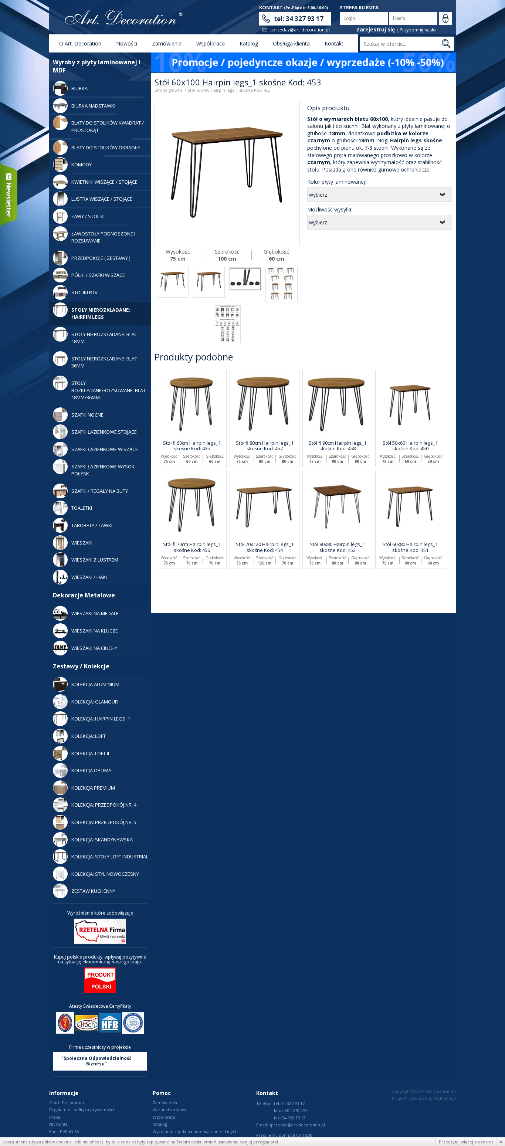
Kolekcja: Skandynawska (102, 839)
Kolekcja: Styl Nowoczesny (105, 874)
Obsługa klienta (291, 43)
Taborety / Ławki (91, 525)
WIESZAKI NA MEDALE (95, 613)
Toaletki (81, 508)
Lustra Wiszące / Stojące (101, 199)
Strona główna (169, 90)
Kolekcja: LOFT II (90, 753)
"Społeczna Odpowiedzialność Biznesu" (96, 1061)
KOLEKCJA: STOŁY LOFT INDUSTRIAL (109, 856)
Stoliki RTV (84, 292)
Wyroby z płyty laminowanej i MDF (96, 66)
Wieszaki (81, 542)
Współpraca (210, 43)
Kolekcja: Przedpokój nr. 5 (103, 822)
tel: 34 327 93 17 (298, 18)
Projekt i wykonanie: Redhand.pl (424, 1098)
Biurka (79, 88)
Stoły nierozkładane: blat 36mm (104, 362)
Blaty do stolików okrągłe (105, 147)
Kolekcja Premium (93, 787)
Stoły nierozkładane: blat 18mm (104, 338)
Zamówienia (167, 43)
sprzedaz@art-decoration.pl (300, 30)
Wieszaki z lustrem (94, 559)
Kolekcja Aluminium (95, 684)
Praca (54, 1117)
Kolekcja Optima (91, 770)
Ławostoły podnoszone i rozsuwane (103, 237)
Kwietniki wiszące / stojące (104, 182)
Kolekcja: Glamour (94, 701)
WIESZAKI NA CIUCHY (94, 648)
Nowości (126, 43)
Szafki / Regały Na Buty (99, 491)
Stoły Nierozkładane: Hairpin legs (100, 313)
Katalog (249, 43)
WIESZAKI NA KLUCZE (94, 630)
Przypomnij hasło (418, 30)
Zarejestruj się (375, 29)
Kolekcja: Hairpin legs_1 (100, 718)
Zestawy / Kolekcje (81, 666)
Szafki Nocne (87, 414)
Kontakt (334, 43)
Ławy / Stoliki (88, 216)
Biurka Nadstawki (93, 105)
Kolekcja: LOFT (88, 736)
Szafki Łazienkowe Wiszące (104, 449)
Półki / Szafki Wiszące (98, 275)
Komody (81, 164)
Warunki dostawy (169, 1109)
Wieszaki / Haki (89, 577)
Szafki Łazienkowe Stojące (104, 431)
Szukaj (446, 43)
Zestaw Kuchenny (93, 891)
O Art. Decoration (80, 43)
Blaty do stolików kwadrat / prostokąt (107, 126)
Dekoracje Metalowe (84, 595)
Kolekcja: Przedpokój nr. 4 (103, 804)
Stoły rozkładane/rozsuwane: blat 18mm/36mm (108, 390)
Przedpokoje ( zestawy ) (100, 258)
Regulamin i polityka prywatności (81, 1109)
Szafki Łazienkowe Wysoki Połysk (103, 470)
